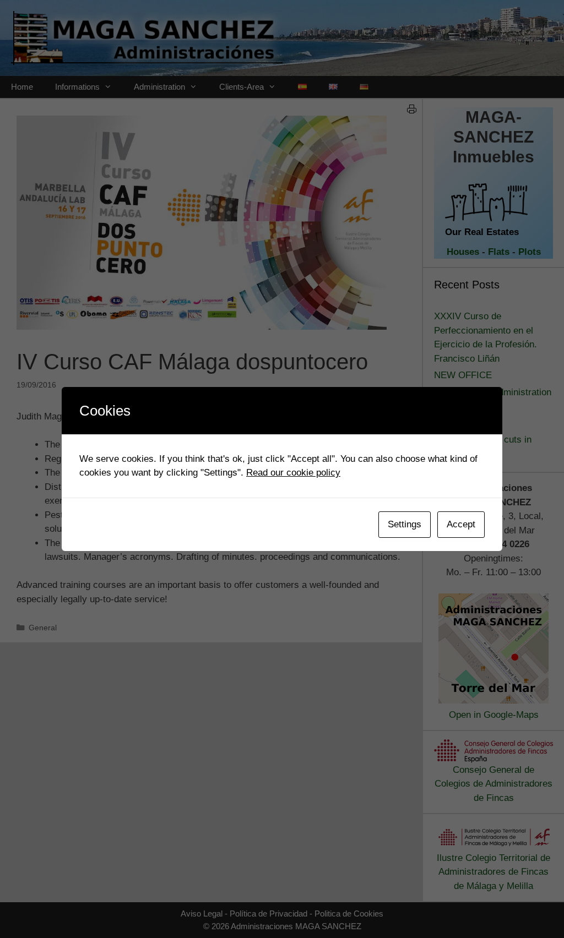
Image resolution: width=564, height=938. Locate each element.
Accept (461, 524)
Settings (404, 524)
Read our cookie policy (293, 472)
